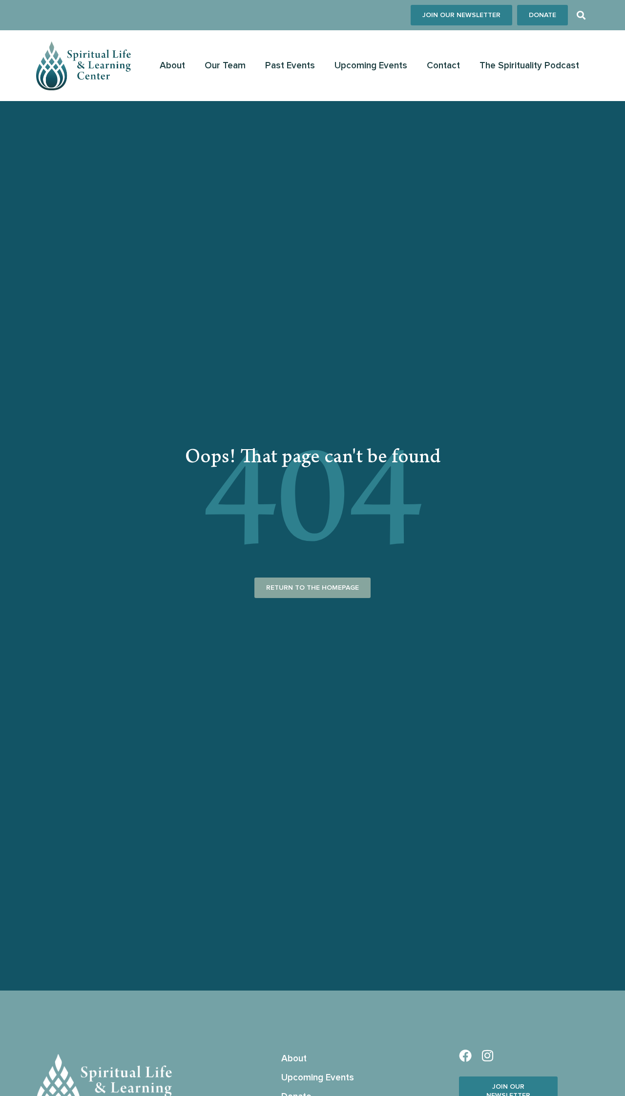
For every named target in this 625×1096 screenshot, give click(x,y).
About (172, 65)
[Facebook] (465, 1055)
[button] (581, 15)
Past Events (290, 65)
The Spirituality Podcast (529, 65)
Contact (443, 65)
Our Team (225, 65)
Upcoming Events (370, 65)
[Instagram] (487, 1055)
